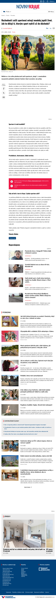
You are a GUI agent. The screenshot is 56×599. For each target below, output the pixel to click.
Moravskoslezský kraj (8, 577)
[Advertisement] (30, 108)
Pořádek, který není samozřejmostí (31, 375)
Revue (22, 572)
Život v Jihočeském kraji (34, 180)
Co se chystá (24, 568)
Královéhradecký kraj (8, 574)
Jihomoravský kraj (7, 571)
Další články (27, 487)
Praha (7, 11)
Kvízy (22, 570)
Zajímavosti (24, 575)
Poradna (13, 15)
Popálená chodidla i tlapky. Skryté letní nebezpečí (36, 405)
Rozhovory (24, 574)
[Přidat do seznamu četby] (54, 28)
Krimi (22, 569)
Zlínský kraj (5, 585)
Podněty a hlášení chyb (18, 592)
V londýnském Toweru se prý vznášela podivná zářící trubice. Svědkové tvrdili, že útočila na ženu (27, 428)
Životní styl (12, 238)
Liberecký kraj (6, 576)
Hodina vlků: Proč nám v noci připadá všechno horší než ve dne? (20, 434)
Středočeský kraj (7, 583)
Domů (3, 15)
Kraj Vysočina (6, 573)
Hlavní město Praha (8, 568)
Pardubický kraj (7, 580)
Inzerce (47, 592)
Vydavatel (8, 592)
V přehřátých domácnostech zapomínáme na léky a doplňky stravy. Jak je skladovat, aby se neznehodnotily (36, 472)
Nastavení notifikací (39, 592)
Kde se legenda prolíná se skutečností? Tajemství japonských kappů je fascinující (25, 424)
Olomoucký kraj (7, 579)
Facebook (41, 1)
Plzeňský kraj (6, 582)
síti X (23, 185)
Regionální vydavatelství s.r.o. (47, 597)
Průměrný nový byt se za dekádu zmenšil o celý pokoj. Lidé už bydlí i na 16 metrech (24, 550)
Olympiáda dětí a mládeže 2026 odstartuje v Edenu (37, 331)
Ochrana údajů (29, 592)
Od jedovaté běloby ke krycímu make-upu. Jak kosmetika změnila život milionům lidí (26, 431)
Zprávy (7, 516)
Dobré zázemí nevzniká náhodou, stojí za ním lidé (36, 456)
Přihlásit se (52, 1)
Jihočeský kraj (6, 570)
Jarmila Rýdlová (7, 28)
